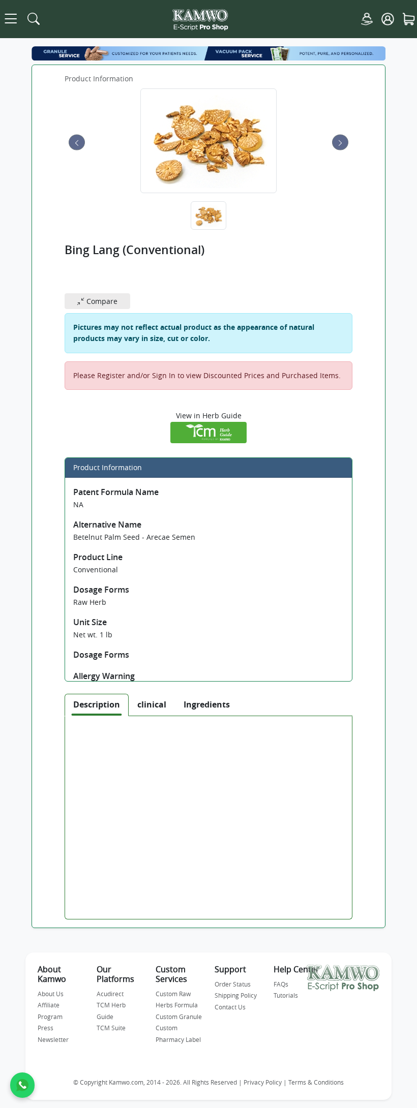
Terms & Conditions (316, 1082)
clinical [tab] (151, 704)
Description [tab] (96, 704)
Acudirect (110, 994)
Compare (100, 301)
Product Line (98, 557)
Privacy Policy (263, 1082)
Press (45, 1028)
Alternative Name (107, 524)
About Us (51, 994)
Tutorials (286, 995)
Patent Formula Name (116, 492)
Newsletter (53, 1039)
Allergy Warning (104, 676)
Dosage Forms (101, 589)
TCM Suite (111, 1028)
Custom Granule (179, 1016)
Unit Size (90, 622)
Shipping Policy (236, 995)
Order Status (233, 984)
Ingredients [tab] (207, 704)
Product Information (99, 78)
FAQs (281, 984)
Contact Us (230, 1007)
